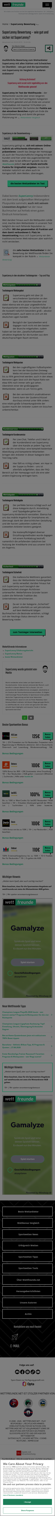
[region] (27, 1488)
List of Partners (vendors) (13, 1495)
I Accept (27, 1502)
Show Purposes (27, 1510)
